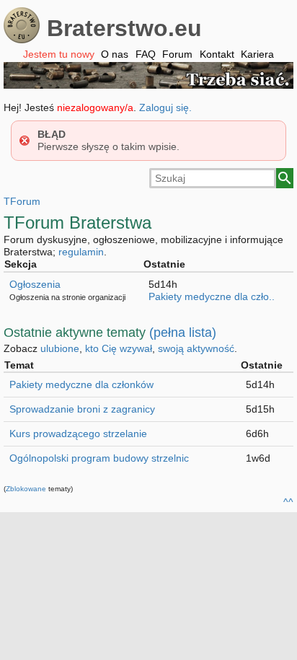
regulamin (81, 252)
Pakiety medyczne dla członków (81, 384)
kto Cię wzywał (118, 348)
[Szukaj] (284, 178)
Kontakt (217, 54)
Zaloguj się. (165, 107)
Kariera (257, 54)
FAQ (146, 54)
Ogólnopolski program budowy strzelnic (99, 458)
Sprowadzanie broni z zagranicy (82, 409)
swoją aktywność (196, 348)
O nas (114, 54)
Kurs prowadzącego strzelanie (78, 433)
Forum (177, 54)
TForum (22, 201)
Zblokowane (26, 489)
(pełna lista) (182, 332)
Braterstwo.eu (124, 28)
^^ (288, 502)
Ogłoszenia (35, 284)
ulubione (59, 348)
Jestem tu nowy (58, 54)
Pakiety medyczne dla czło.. (211, 296)
